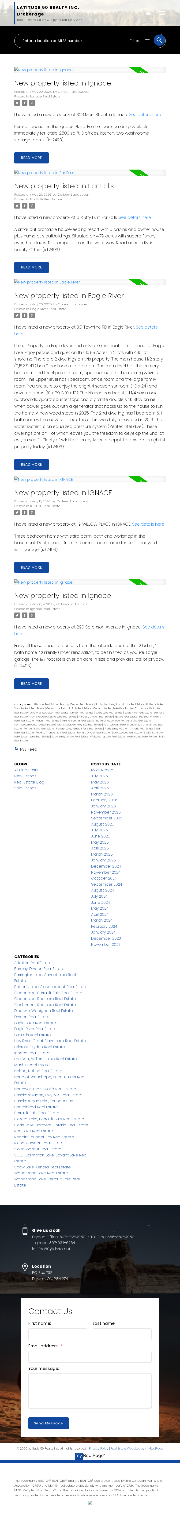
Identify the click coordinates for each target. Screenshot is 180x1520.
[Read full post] (89, 72)
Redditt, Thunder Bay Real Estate (56, 732)
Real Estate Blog (29, 782)
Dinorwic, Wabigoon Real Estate (49, 712)
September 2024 (106, 884)
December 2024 (106, 866)
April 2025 (100, 848)
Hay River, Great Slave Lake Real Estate (53, 716)
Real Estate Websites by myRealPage (137, 1448)
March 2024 (101, 920)
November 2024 (105, 872)
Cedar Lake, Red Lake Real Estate (113, 708)
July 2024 (99, 896)
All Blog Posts (26, 770)
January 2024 (103, 932)
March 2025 (102, 854)
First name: (39, 1323)
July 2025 (99, 830)
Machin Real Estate (48, 720)
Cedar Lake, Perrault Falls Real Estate (69, 708)
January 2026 (103, 806)
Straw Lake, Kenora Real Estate (70, 736)
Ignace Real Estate (45, 96)
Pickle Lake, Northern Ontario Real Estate (129, 728)
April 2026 (100, 788)
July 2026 (99, 776)
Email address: (44, 1346)
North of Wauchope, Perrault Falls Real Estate (124, 720)
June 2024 (100, 902)
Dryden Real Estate (82, 712)
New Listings (25, 776)
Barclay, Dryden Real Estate (77, 704)
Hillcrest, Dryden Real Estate (96, 716)
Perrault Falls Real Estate (39, 728)
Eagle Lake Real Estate (109, 712)
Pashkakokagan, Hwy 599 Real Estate (79, 724)
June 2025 (100, 836)
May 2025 (100, 842)
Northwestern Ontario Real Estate (34, 724)
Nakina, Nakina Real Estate (78, 720)
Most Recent (103, 770)
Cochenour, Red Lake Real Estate (45, 1005)
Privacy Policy (98, 1448)
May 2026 (100, 782)
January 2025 (103, 860)
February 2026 (104, 800)
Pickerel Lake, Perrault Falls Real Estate (79, 728)
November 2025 (106, 812)
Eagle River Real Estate (48, 309)
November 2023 (105, 944)
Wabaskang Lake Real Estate (108, 736)
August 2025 (102, 824)
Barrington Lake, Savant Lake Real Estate (120, 704)
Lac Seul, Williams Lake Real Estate (45, 1059)
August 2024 (102, 890)
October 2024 (104, 878)
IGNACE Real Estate (45, 506)
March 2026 (102, 794)
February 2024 (104, 926)
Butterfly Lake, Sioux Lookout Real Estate (50, 986)
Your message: (43, 1368)
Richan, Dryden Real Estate (93, 732)
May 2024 (100, 908)
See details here (145, 114)
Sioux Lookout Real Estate (127, 732)
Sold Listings (25, 788)
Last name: (104, 1323)
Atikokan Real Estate (46, 704)
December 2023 (106, 938)
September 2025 (106, 818)
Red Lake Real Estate (33, 1131)
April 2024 (100, 914)
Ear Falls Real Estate (46, 199)
